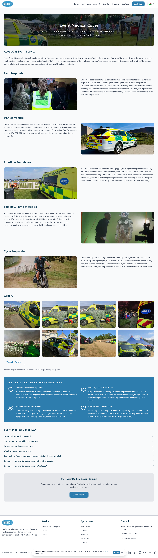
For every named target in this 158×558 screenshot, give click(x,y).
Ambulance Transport (91, 4)
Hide (122, 552)
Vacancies (85, 538)
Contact (125, 4)
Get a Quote (80, 494)
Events (106, 4)
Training (115, 4)
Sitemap (84, 542)
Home (76, 4)
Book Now (138, 4)
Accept (116, 552)
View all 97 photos (14, 362)
